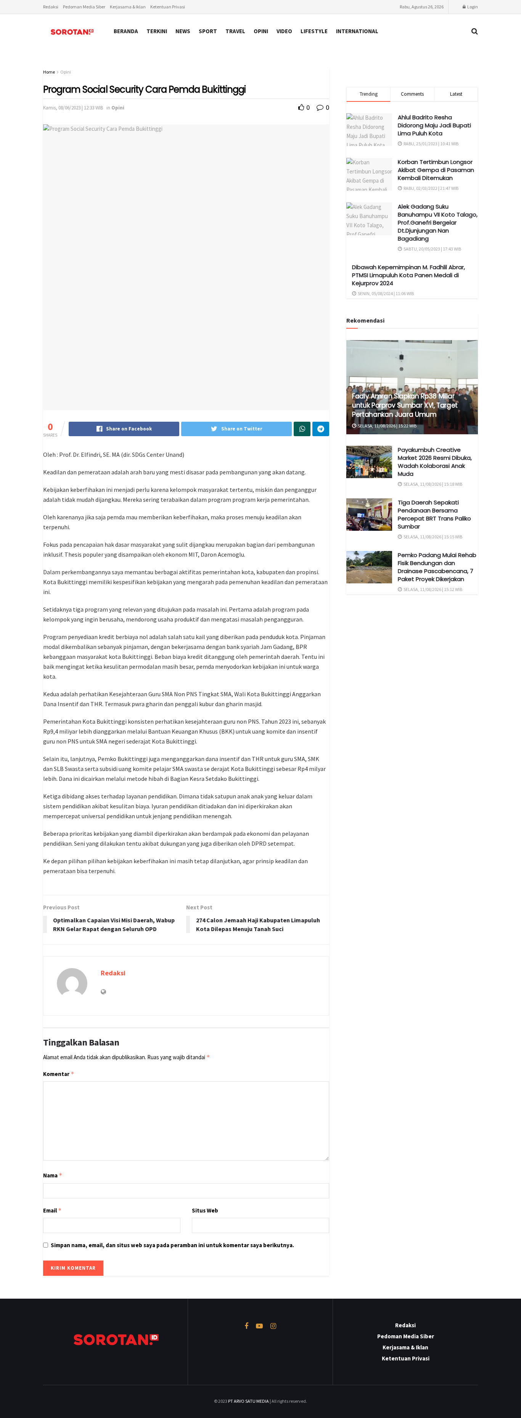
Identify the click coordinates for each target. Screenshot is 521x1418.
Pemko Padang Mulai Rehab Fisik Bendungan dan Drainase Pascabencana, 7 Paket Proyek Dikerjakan (437, 567)
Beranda (126, 31)
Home (49, 72)
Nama (53, 1175)
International (357, 31)
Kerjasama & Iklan (128, 7)
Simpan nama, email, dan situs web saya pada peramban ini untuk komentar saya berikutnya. (172, 1245)
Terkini (156, 31)
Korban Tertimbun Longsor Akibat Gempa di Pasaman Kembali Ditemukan (436, 170)
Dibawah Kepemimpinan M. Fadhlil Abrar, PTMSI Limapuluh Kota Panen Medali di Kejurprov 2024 (408, 275)
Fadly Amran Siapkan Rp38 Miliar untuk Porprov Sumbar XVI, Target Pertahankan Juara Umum (405, 405)
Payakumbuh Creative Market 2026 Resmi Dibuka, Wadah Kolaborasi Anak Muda (435, 462)
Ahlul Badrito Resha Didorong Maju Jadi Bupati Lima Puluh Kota (434, 125)
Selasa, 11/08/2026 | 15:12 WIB (432, 589)
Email (52, 1210)
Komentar (58, 1074)
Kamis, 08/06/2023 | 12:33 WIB (73, 107)
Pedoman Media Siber (84, 7)
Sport (208, 31)
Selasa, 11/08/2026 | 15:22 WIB (386, 426)
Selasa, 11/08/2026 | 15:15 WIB (432, 537)
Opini (261, 31)
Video (284, 31)
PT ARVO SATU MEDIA (248, 1401)
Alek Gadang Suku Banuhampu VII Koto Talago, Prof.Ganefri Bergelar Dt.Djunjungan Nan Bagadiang (438, 222)
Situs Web (205, 1210)
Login (472, 7)
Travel (235, 31)
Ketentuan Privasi (167, 7)
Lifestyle (314, 31)
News (182, 31)
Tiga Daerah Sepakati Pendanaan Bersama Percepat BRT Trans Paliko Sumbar (434, 514)
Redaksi (50, 7)
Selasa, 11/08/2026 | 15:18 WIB (432, 484)
